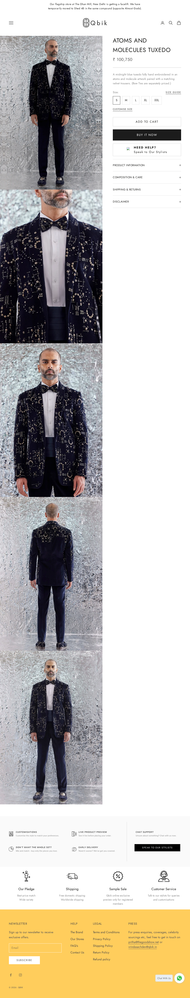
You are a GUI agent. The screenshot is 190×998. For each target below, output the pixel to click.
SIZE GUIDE (173, 92)
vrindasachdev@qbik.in (142, 947)
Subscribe (24, 960)
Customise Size (122, 109)
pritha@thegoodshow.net (143, 942)
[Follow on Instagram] (20, 975)
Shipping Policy (103, 946)
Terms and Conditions (106, 932)
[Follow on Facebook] (11, 975)
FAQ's (74, 946)
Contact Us (77, 952)
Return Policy (101, 952)
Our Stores (77, 939)
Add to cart (147, 122)
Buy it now (147, 135)
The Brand (77, 932)
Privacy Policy (101, 939)
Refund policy (101, 959)
